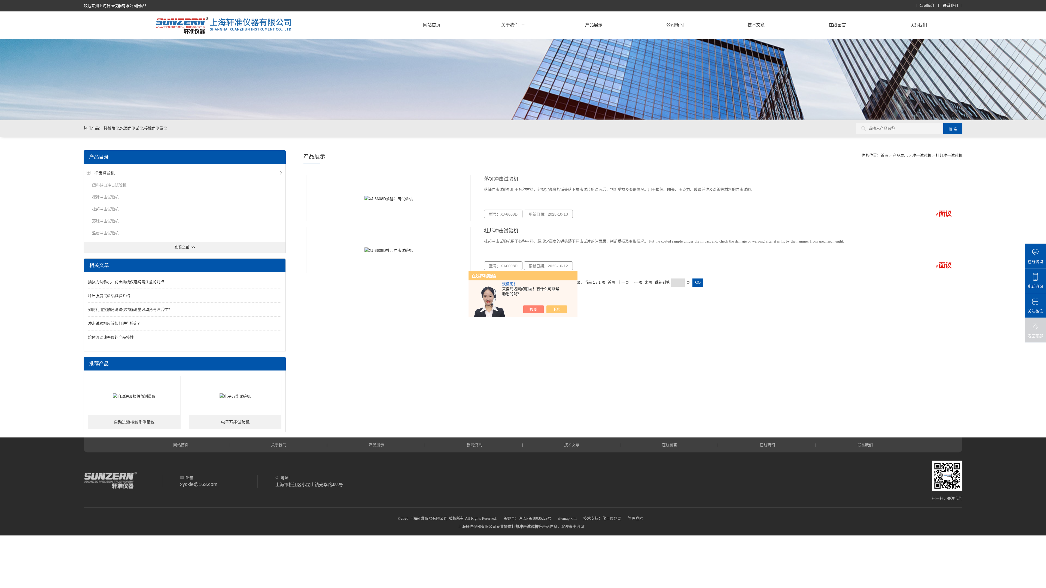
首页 (884, 156)
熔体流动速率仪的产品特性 (111, 337)
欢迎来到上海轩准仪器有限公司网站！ (116, 6)
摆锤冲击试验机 (105, 197)
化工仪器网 (611, 518)
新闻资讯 (474, 445)
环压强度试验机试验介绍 (109, 295)
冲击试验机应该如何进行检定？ (114, 323)
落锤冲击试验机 (501, 179)
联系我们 (950, 5)
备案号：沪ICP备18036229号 (527, 518)
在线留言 (837, 25)
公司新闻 (675, 25)
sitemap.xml (567, 518)
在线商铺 (767, 445)
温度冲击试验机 (105, 233)
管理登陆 (635, 518)
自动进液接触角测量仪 (134, 422)
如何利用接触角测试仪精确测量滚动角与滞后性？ (130, 309)
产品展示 (594, 25)
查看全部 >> (184, 247)
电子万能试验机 (235, 422)
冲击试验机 (104, 172)
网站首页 (431, 25)
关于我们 (510, 25)
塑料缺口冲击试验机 (109, 185)
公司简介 (927, 5)
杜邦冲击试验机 (105, 209)
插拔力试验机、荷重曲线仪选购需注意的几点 (126, 282)
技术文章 (756, 25)
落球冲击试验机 (105, 221)
